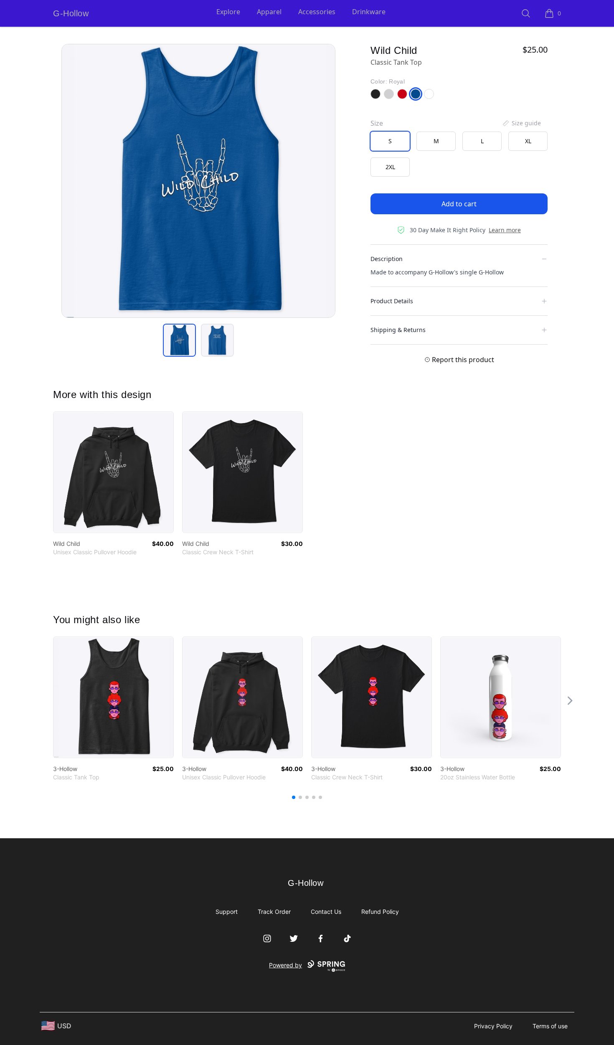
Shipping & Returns (398, 330)
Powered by (285, 965)
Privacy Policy (493, 1026)
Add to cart (459, 203)
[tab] (179, 340)
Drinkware (369, 11)
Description (386, 259)
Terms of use (550, 1026)
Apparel (269, 11)
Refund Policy (380, 911)
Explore (228, 11)
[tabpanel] (198, 181)
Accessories (316, 11)
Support (227, 911)
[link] (113, 472)
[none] (521, 123)
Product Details (391, 301)
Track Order (274, 911)
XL (528, 141)
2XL (390, 167)
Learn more (505, 230)
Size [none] (376, 123)
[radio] (390, 141)
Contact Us (326, 911)
